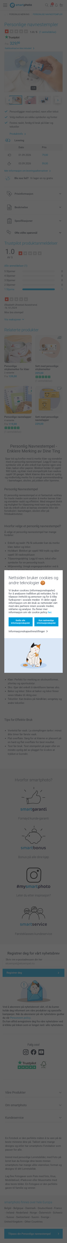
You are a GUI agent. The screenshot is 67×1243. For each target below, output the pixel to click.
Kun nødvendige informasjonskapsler (46, 621)
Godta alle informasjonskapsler (20, 621)
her (49, 612)
